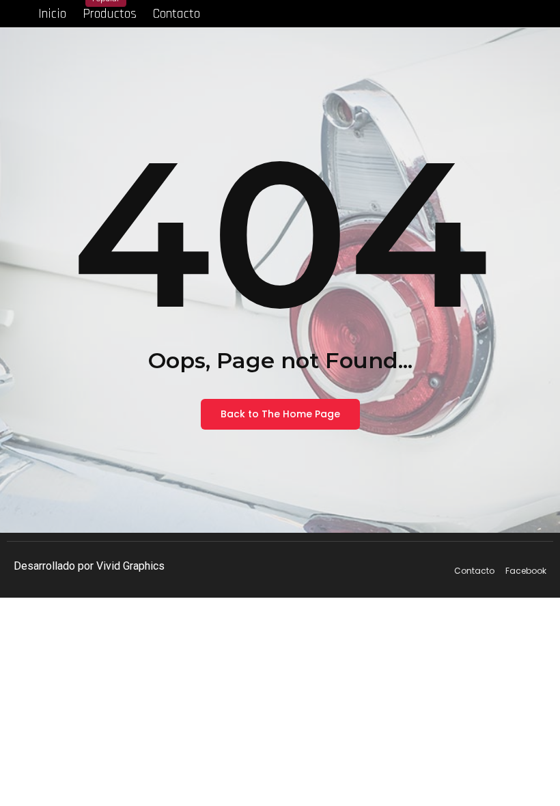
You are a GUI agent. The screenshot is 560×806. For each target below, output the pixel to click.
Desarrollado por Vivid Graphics (89, 565)
